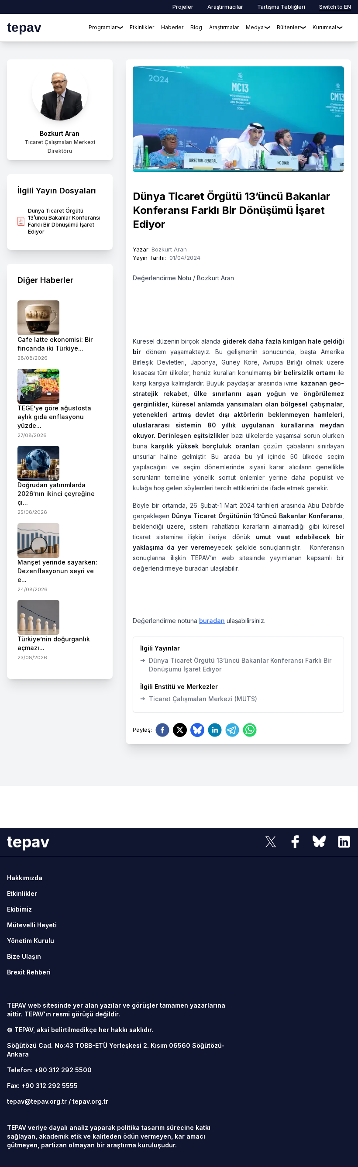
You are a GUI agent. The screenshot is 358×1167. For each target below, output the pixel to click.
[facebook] (162, 730)
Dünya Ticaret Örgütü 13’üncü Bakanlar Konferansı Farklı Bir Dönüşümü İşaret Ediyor (235, 664)
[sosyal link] (271, 842)
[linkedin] (215, 730)
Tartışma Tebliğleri (281, 6)
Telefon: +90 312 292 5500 (49, 1070)
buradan (212, 620)
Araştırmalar (224, 27)
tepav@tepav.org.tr (37, 1101)
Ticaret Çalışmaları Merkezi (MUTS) (198, 698)
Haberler (172, 27)
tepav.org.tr (90, 1101)
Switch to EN (335, 6)
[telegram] (232, 730)
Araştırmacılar (225, 6)
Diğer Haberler (45, 280)
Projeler (182, 6)
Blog (196, 27)
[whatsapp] (250, 730)
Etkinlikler (142, 27)
